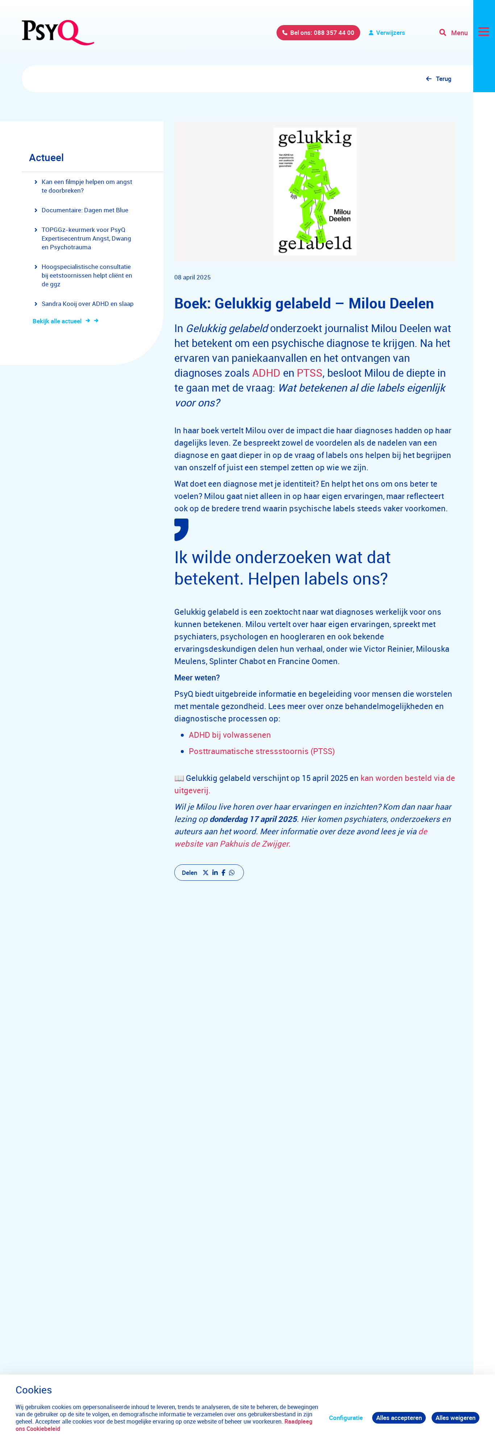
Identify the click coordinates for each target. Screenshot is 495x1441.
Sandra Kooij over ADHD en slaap (88, 303)
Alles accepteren (399, 1417)
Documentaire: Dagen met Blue (85, 210)
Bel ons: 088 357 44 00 (322, 32)
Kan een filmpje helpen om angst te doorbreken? (87, 186)
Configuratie (346, 1417)
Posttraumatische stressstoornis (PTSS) (262, 751)
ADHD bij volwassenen (230, 734)
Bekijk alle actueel (57, 321)
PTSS (310, 372)
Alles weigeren (455, 1417)
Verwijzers (390, 32)
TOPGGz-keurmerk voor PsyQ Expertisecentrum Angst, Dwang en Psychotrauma (86, 238)
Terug (444, 78)
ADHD (266, 372)
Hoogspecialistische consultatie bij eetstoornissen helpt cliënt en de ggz (87, 275)
